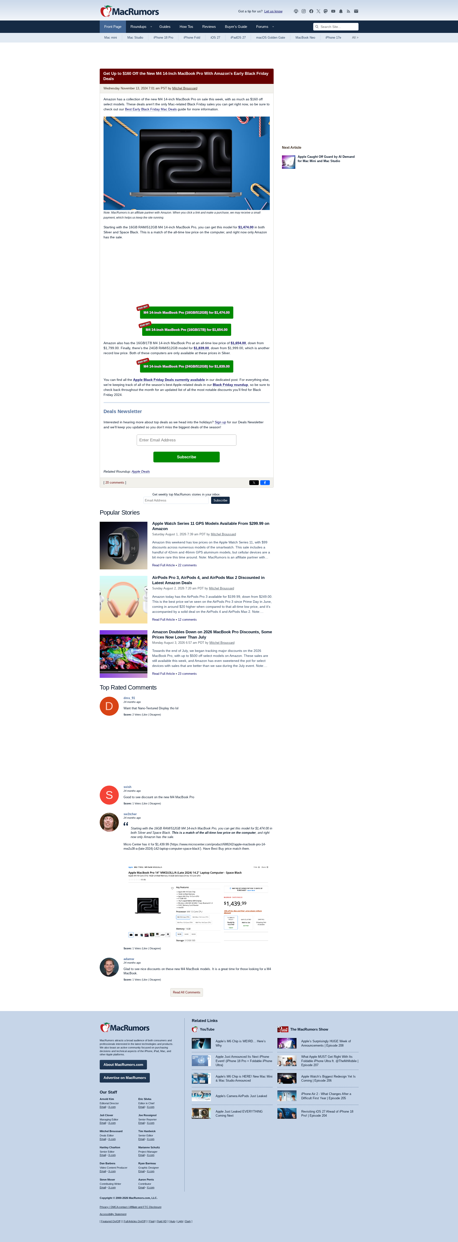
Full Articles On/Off (135, 1221)
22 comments (187, 565)
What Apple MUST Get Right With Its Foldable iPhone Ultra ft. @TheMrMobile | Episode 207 (329, 1061)
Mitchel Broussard (184, 88)
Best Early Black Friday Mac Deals (151, 109)
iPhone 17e (333, 37)
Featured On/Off (110, 1221)
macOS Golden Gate (270, 37)
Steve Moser (107, 1179)
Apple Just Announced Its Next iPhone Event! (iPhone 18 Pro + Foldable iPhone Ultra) (244, 1061)
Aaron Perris (146, 1179)
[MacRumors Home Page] (129, 11)
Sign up (220, 422)
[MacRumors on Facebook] (311, 11)
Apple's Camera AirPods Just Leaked (241, 1096)
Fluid (152, 1221)
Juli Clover (106, 1115)
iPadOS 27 (238, 37)
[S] (109, 803)
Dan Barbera (107, 1163)
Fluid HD (162, 1221)
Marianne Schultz (149, 1147)
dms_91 (129, 698)
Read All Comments (186, 992)
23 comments (187, 673)
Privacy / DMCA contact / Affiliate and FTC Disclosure (130, 1207)
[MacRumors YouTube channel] (333, 11)
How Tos (186, 27)
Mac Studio (135, 37)
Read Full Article (163, 565)
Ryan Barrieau (147, 1163)
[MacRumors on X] (318, 11)
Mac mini (110, 37)
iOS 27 (215, 37)
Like (145, 714)
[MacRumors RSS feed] (348, 11)
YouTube (207, 1029)
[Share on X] (254, 482)
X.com (112, 1106)
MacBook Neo (305, 37)
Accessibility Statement (113, 1214)
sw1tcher (130, 814)
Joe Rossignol (147, 1115)
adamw (129, 959)
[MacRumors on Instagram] (303, 11)
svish (127, 787)
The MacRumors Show (309, 1029)
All (355, 37)
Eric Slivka (144, 1099)
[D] (109, 714)
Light (180, 1221)
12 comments (187, 619)
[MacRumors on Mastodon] (325, 11)
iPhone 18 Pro (163, 37)
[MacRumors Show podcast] (296, 11)
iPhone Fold (192, 37)
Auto (172, 1221)
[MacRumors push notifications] (340, 11)
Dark (188, 1221)
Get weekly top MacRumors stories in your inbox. (186, 494)
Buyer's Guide (236, 27)
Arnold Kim (107, 1099)
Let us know (273, 11)
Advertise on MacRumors (125, 1078)
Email (103, 1106)
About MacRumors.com (123, 1065)
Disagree (155, 714)
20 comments (114, 482)
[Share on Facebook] (265, 482)
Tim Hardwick (147, 1131)
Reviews (209, 27)
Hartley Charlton (110, 1147)
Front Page (112, 27)
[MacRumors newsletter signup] (356, 11)
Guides (165, 27)
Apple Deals (141, 471)
